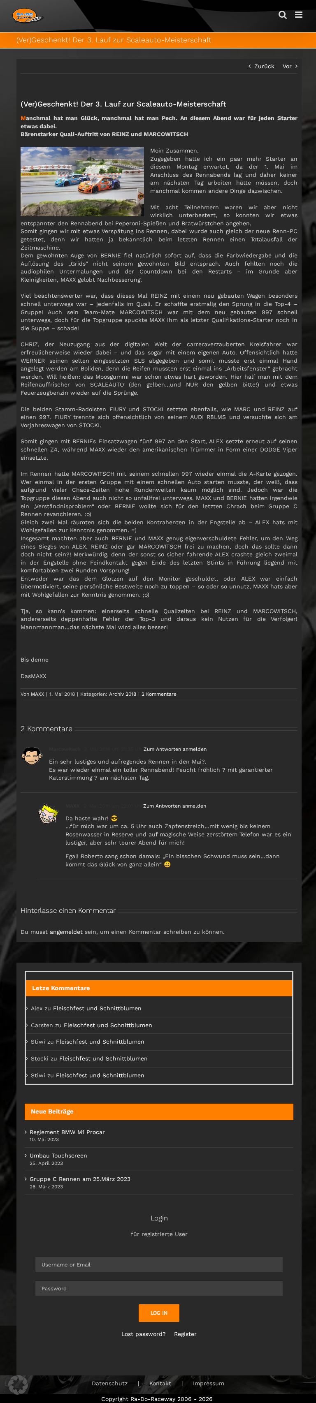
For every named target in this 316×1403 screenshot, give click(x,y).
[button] (18, 1385)
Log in (159, 1313)
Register (185, 1334)
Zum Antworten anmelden (175, 749)
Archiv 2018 (122, 694)
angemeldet (66, 931)
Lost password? (143, 1334)
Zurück (264, 66)
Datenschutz (110, 1383)
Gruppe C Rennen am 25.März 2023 (80, 1179)
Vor (287, 66)
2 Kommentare (159, 694)
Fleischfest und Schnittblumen (97, 1008)
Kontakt (160, 1383)
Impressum (208, 1383)
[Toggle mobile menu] (299, 14)
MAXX (37, 694)
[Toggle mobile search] (283, 14)
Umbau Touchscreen (58, 1155)
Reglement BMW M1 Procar (67, 1132)
